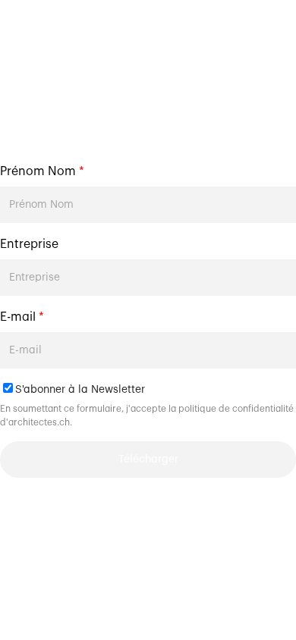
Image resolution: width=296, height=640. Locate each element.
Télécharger (148, 459)
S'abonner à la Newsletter (80, 389)
